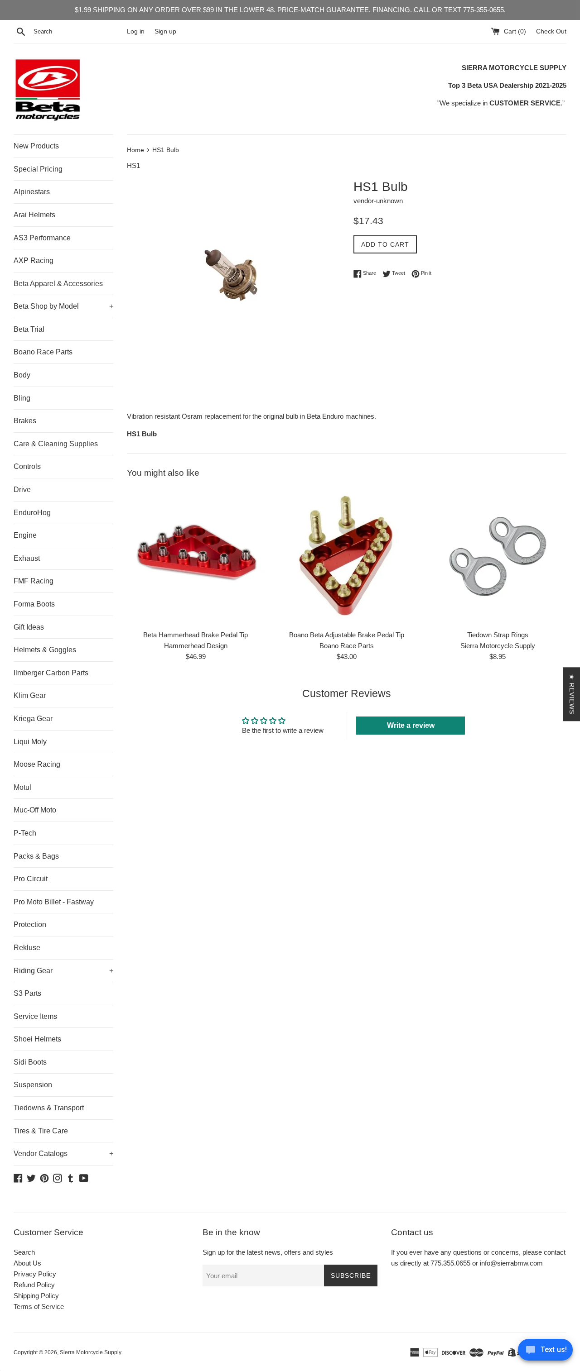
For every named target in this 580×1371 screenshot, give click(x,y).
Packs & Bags (36, 856)
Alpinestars (32, 192)
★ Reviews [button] (571, 694)
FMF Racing (33, 581)
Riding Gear (63, 971)
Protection (30, 924)
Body (22, 375)
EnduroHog (32, 512)
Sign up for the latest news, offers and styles (268, 1252)
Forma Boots (34, 604)
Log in (136, 31)
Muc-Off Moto (35, 810)
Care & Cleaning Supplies (56, 444)
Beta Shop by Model (63, 306)
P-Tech (25, 833)
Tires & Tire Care (41, 1131)
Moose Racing (37, 764)
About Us (27, 1263)
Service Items (35, 1016)
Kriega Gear (33, 718)
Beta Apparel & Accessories (58, 283)
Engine (25, 535)
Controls (27, 466)
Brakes (25, 421)
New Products (36, 146)
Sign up (165, 31)
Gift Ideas (29, 627)
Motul (22, 787)
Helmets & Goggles (45, 650)
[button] (181, 1286)
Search (24, 1252)
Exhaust (27, 558)
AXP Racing (33, 260)
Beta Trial (29, 329)
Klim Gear (30, 695)
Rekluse (27, 947)
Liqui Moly (30, 741)
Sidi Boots (30, 1062)
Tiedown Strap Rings (497, 635)
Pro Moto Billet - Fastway (54, 902)
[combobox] (78, 32)
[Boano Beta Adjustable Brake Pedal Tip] (346, 556)
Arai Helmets (34, 215)
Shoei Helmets (37, 1039)
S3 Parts (27, 993)
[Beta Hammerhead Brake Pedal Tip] (195, 556)
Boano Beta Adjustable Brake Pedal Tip (346, 635)
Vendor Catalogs (63, 1153)
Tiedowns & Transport (49, 1108)
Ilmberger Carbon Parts (51, 673)
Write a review (411, 725)
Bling (22, 398)
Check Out (551, 31)
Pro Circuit (31, 879)
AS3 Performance (42, 238)
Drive (22, 489)
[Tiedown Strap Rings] (497, 556)
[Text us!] (545, 1352)
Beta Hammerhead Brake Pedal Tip (195, 635)
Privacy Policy (35, 1274)
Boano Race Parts (43, 352)
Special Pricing (38, 169)
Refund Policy (34, 1285)
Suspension (33, 1085)
